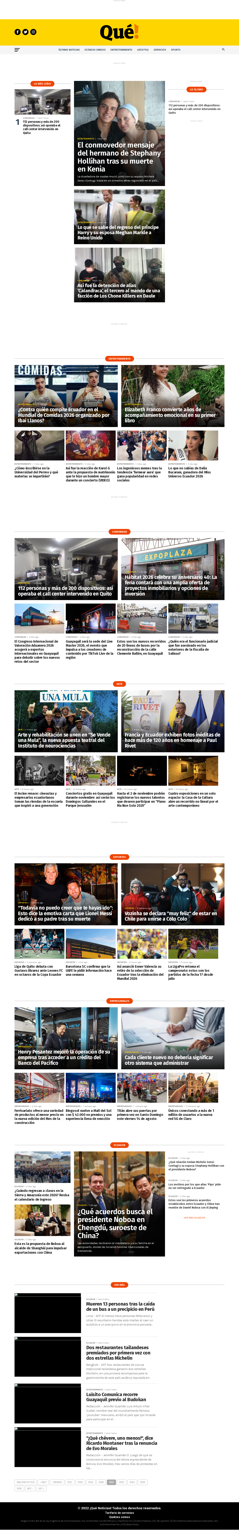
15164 (142, 1482)
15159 (90, 1482)
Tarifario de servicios (119, 1513)
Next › (30, 1488)
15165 (19, 1488)
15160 (101, 1482)
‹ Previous (57, 1482)
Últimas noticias (69, 49)
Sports (176, 49)
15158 (80, 1482)
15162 (121, 1482)
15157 (69, 1482)
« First (43, 1482)
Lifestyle (143, 49)
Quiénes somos (119, 1517)
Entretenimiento (121, 49)
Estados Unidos (95, 49)
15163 (132, 1482)
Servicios (160, 49)
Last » (41, 1488)
